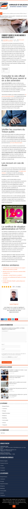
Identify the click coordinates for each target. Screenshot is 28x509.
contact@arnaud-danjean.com (9, 449)
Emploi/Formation (6, 413)
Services (4, 422)
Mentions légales (4, 460)
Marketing (4, 417)
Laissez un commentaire (8, 40)
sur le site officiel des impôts (16, 142)
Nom (3, 344)
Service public (12, 16)
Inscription (2, 467)
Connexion (2, 470)
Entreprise (4, 415)
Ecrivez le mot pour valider (10, 357)
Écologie (4, 410)
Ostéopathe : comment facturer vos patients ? (12, 275)
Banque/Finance (5, 406)
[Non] (26, 503)
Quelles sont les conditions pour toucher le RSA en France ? (15, 13)
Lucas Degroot (5, 39)
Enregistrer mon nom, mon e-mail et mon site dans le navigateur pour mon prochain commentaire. (14, 354)
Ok (14, 506)
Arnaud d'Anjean (4, 16)
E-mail (3, 349)
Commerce (4, 408)
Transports (4, 424)
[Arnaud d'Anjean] (14, 5)
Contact (2, 465)
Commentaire (5, 331)
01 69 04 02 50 (9, 450)
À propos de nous (4, 463)
